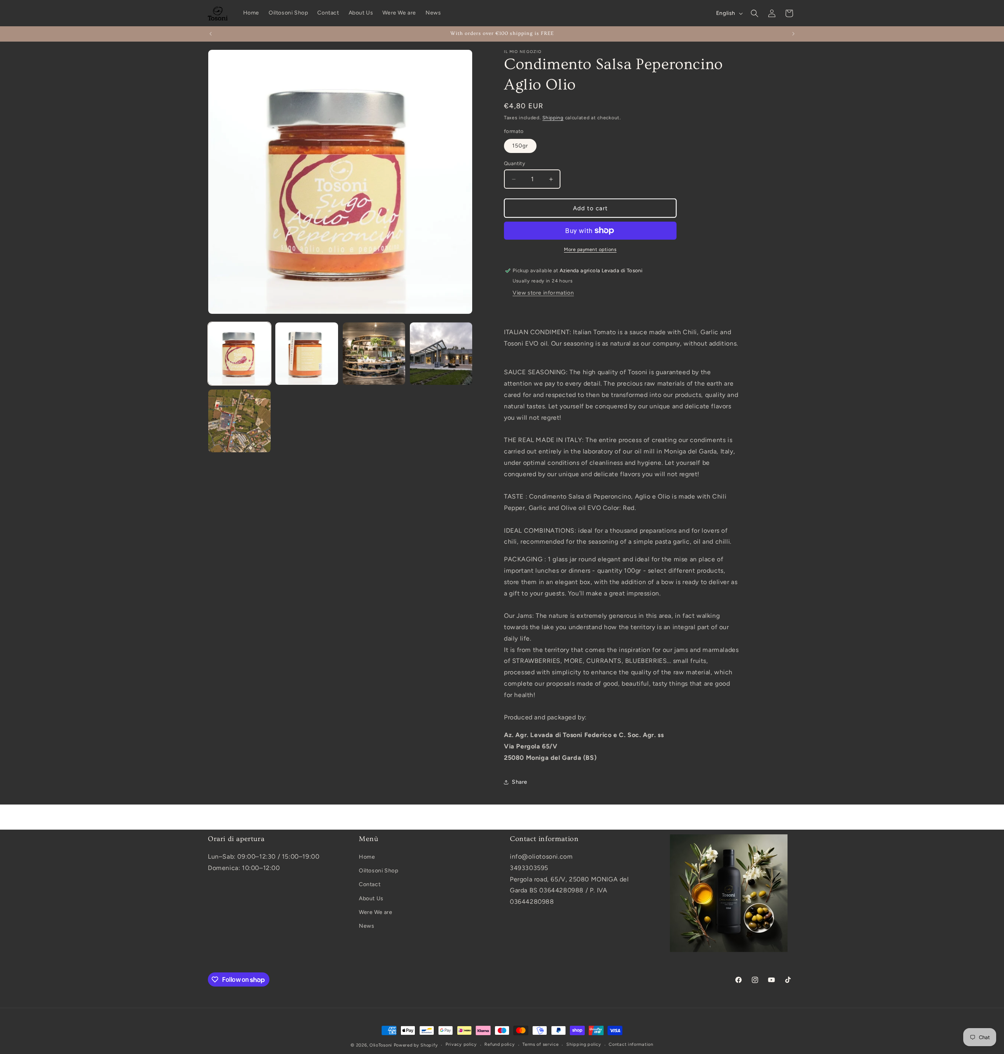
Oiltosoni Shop (378, 871)
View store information (543, 292)
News (366, 926)
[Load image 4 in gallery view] (441, 353)
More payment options (590, 249)
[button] (754, 13)
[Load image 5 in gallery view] (239, 420)
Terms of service (540, 1044)
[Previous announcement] (210, 33)
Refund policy (499, 1044)
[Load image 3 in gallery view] (374, 353)
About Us (371, 898)
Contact (369, 884)
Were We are (376, 912)
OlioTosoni (380, 1045)
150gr (520, 145)
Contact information (631, 1044)
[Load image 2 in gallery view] (306, 353)
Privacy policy (461, 1044)
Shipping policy (583, 1044)
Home (367, 857)
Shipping (553, 117)
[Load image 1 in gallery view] (239, 353)
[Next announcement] (793, 33)
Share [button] (519, 782)
